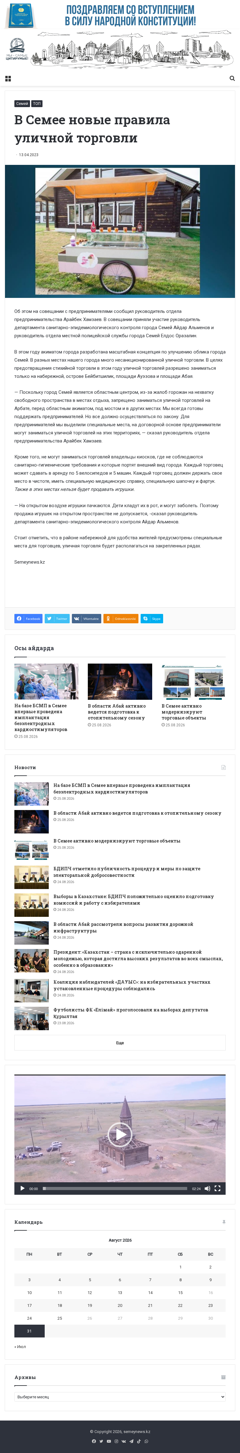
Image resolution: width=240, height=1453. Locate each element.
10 (29, 1292)
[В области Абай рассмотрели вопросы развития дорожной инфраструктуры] (31, 933)
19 (90, 1305)
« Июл (20, 1346)
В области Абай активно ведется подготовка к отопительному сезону (117, 712)
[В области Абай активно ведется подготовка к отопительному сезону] (120, 682)
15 (180, 1292)
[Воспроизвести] (22, 1188)
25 (60, 1318)
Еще (120, 1042)
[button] (120, 1134)
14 (150, 1292)
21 (150, 1305)
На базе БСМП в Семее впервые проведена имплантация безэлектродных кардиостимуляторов (40, 717)
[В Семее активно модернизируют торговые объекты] (194, 682)
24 (29, 1318)
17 (29, 1305)
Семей (22, 103)
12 (90, 1292)
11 (60, 1292)
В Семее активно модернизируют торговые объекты (184, 712)
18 (60, 1305)
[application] (120, 1135)
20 (120, 1305)
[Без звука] (207, 1188)
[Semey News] (120, 50)
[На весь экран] (217, 1188)
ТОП (37, 103)
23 (210, 1305)
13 (120, 1292)
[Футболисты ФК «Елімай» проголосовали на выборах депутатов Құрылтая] (31, 1018)
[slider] (115, 1188)
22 (180, 1305)
